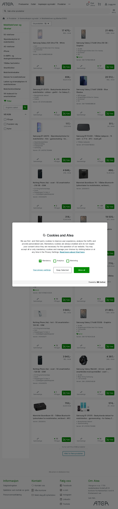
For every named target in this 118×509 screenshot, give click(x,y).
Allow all (81, 270)
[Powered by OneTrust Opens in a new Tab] (97, 282)
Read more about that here (72, 252)
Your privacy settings (42, 270)
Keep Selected (62, 270)
